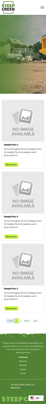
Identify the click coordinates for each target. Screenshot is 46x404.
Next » (27, 320)
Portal (22, 373)
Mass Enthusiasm (28, 387)
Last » (36, 320)
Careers (23, 369)
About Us (23, 361)
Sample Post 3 (11, 217)
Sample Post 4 (11, 145)
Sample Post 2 (11, 289)
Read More (11, 164)
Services (23, 365)
